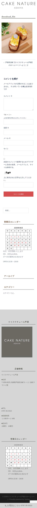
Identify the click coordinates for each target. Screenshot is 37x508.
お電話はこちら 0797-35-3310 (19, 505)
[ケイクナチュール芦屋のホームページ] (18, 5)
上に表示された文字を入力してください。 (18, 179)
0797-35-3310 (7, 411)
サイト (6, 149)
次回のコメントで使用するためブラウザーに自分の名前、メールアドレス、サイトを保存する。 (18, 164)
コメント (8, 96)
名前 (6, 128)
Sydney (27, 499)
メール (7, 138)
